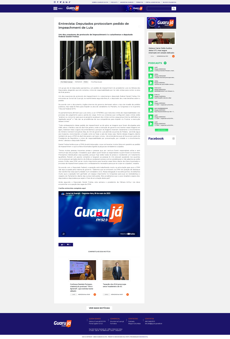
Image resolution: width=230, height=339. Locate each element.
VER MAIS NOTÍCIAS (99, 308)
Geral (106, 294)
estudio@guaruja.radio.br (153, 323)
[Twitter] (60, 2)
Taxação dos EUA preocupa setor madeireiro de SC (114, 285)
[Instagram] (55, 2)
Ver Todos (161, 130)
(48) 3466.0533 (150, 321)
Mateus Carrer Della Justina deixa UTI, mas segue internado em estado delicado (161, 50)
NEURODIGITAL (143, 336)
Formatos (139, 2)
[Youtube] (63, 2)
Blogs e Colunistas (169, 2)
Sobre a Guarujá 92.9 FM (100, 2)
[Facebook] (57, 2)
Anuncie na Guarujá (126, 2)
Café (73, 294)
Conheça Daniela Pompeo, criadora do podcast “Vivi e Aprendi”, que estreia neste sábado (81, 287)
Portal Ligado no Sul (153, 2)
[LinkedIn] (66, 2)
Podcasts (114, 2)
